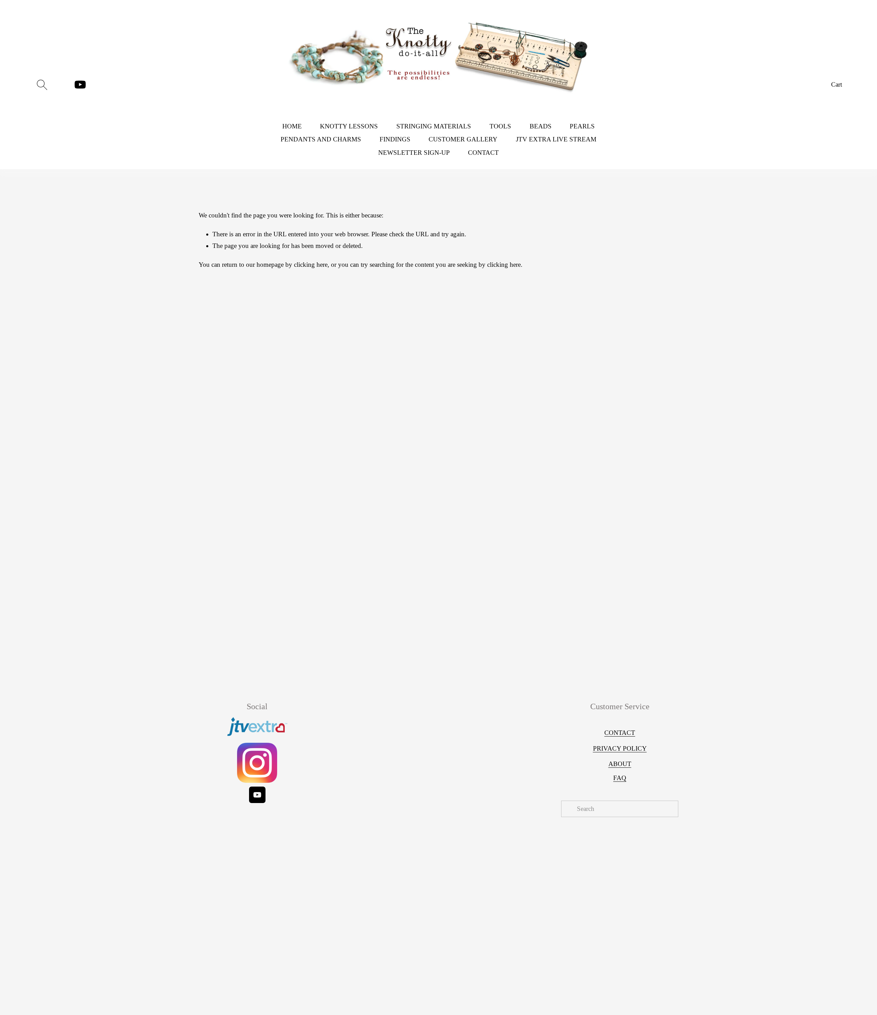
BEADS (541, 126)
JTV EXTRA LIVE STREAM (556, 139)
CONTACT (483, 152)
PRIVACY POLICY (620, 748)
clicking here (311, 264)
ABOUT (619, 763)
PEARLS (582, 126)
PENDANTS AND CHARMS (321, 139)
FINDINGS (395, 139)
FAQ (619, 777)
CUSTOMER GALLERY (463, 139)
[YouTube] (80, 84)
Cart (836, 84)
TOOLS (500, 126)
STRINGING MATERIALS (433, 126)
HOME (292, 126)
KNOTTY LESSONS (349, 126)
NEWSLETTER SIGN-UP (414, 152)
